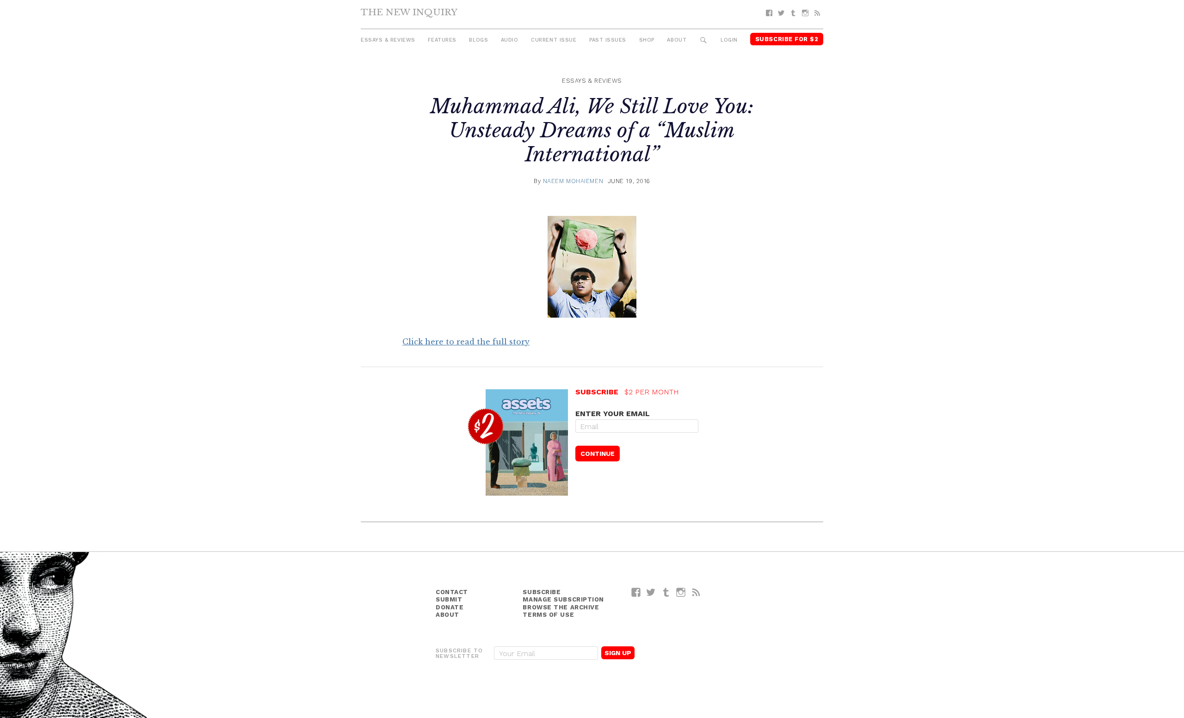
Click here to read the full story (466, 341)
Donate (449, 607)
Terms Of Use (548, 614)
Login (729, 40)
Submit (449, 599)
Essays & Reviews (388, 40)
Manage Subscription (563, 599)
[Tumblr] (793, 13)
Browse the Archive (561, 607)
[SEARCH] (703, 40)
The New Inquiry (409, 12)
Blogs (478, 40)
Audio (509, 40)
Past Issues (607, 40)
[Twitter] (781, 13)
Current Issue (553, 40)
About (676, 40)
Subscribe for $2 (787, 39)
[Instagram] (805, 13)
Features (442, 40)
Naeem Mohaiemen (573, 181)
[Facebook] (769, 13)
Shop (646, 40)
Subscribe (542, 592)
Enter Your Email (612, 413)
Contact (452, 592)
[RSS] (817, 13)
